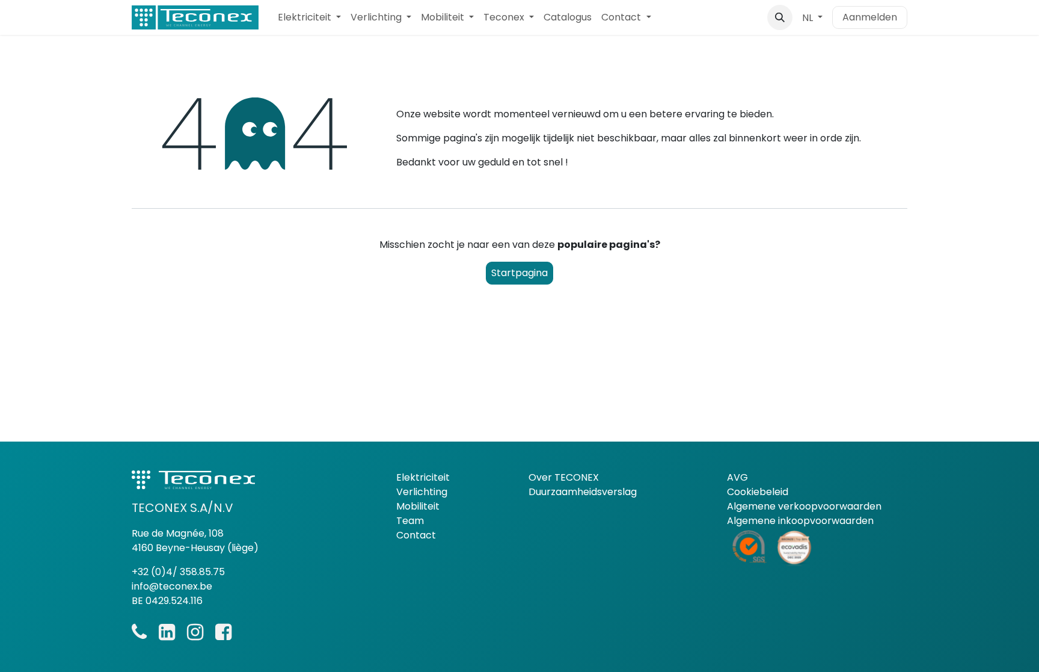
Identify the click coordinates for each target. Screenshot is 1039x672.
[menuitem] (309, 17)
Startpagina (519, 273)
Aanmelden (869, 17)
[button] (779, 17)
